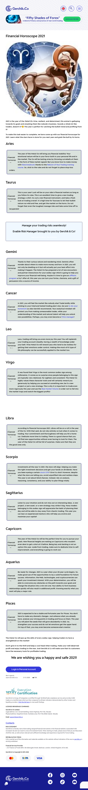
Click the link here (24, 702)
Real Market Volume (50, 389)
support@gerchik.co (16, 717)
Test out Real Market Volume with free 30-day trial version (44, 406)
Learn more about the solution (44, 237)
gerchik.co (77, 739)
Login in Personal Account (23, 669)
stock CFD (44, 472)
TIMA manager (67, 317)
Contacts (10, 723)
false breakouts (28, 165)
